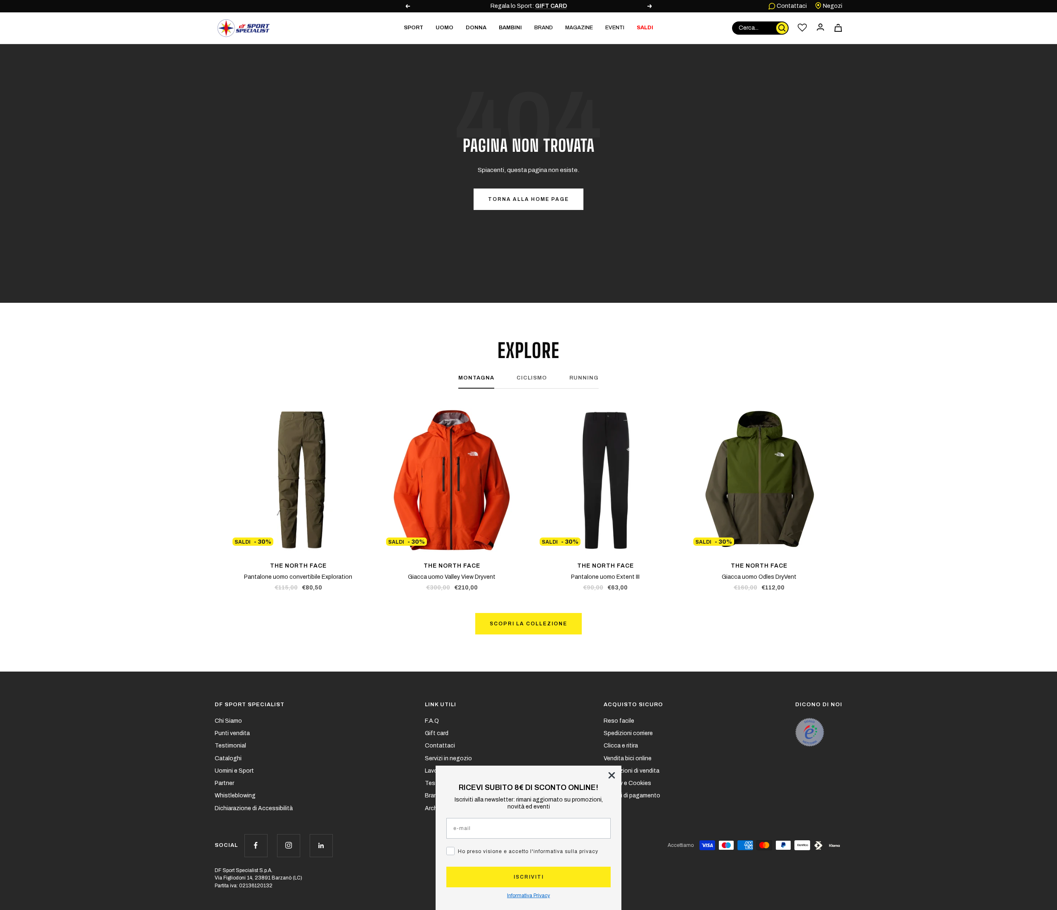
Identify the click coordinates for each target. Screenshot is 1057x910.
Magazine (579, 28)
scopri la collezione (528, 624)
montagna (476, 378)
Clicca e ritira (621, 746)
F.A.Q (432, 721)
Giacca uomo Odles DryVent (759, 577)
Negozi (832, 6)
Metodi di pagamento (632, 795)
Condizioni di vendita (631, 771)
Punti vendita (232, 733)
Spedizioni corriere (628, 733)
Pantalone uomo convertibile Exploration (298, 577)
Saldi (645, 28)
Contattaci (791, 6)
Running (584, 378)
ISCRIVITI (529, 877)
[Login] (820, 27)
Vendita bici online (628, 758)
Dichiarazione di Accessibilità (254, 808)
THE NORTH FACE (298, 566)
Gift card (436, 733)
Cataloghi (228, 758)
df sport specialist (249, 704)
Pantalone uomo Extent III (605, 577)
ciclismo (532, 378)
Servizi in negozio (448, 758)
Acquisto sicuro (633, 704)
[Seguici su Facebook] (255, 845)
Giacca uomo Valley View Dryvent (451, 577)
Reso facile (619, 721)
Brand (543, 28)
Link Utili (440, 704)
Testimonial (230, 746)
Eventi (614, 28)
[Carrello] (838, 28)
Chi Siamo (228, 721)
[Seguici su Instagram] (288, 845)
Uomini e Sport (234, 771)
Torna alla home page (528, 199)
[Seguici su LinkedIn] (321, 845)
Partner (224, 783)
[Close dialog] (611, 775)
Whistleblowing (235, 795)
